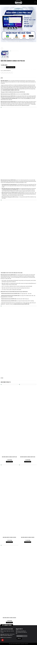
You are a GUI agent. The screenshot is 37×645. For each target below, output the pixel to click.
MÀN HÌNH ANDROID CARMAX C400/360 (9, 537)
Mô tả (2, 78)
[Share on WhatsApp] (1, 72)
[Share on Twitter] (5, 72)
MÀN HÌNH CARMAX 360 (4, 59)
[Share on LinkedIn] (12, 72)
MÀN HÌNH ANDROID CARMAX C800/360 (9, 617)
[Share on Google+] (10, 72)
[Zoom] (2, 48)
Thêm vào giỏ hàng (10, 67)
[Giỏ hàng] (35, 2)
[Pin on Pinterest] (8, 72)
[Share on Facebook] (3, 72)
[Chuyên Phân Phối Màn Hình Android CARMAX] (18, 2)
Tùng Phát (26, 643)
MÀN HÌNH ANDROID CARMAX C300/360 (27, 537)
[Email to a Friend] (7, 72)
